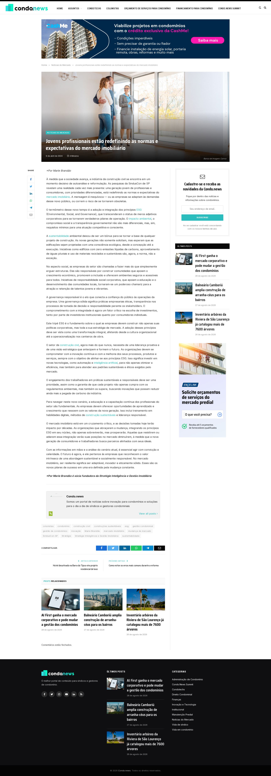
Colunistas (112, 8)
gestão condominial (143, 526)
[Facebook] (31, 179)
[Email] (31, 214)
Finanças (176, 699)
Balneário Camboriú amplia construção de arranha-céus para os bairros (103, 620)
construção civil (69, 345)
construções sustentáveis (107, 526)
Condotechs (94, 8)
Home (60, 8)
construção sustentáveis (101, 415)
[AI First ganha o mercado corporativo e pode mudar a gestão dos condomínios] (60, 599)
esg (127, 526)
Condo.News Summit (229, 8)
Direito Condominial (182, 694)
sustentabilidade (59, 235)
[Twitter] (31, 186)
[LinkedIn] (31, 193)
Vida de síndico (180, 724)
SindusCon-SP (50, 536)
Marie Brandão (92, 531)
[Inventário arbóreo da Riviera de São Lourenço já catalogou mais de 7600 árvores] (146, 599)
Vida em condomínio (182, 729)
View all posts (148, 513)
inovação (76, 531)
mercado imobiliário (58, 196)
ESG (139, 209)
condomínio (64, 526)
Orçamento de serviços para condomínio (147, 8)
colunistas (48, 526)
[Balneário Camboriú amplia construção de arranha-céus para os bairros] (103, 599)
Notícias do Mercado (58, 133)
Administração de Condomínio (187, 679)
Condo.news (124, 770)
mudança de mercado (139, 531)
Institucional (178, 709)
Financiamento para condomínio (194, 8)
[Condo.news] (27, 7)
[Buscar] (264, 7)
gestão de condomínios (55, 531)
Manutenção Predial (182, 714)
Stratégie (66, 536)
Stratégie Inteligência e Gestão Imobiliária (96, 536)
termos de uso (210, 229)
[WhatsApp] (31, 200)
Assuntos (73, 8)
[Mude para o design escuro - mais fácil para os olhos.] (260, 7)
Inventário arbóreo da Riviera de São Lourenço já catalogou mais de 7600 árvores (145, 622)
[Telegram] (31, 207)
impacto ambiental (140, 218)
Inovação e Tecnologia (184, 704)
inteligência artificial (106, 362)
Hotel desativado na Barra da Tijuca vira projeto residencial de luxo (75, 567)
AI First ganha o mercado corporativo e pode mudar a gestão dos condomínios (59, 620)
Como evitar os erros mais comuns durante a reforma (134, 565)
